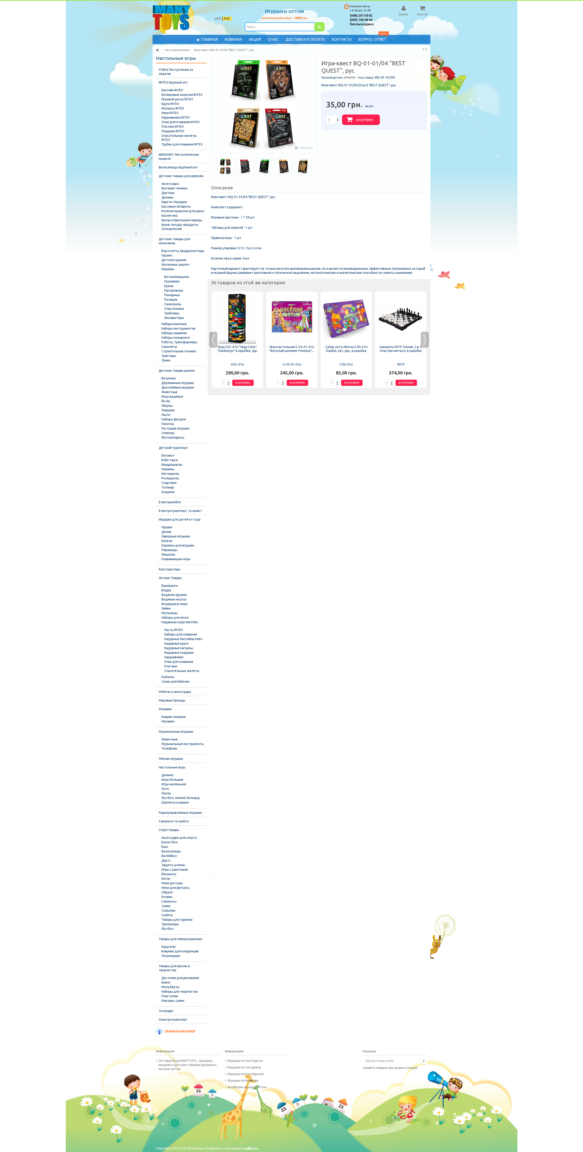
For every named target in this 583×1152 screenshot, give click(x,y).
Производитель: (332, 77)
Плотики (170, 666)
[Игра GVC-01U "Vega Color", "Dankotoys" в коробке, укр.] (237, 318)
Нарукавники (173, 657)
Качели (166, 541)
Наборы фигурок (173, 419)
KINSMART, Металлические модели (179, 156)
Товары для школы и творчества (174, 968)
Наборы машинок (174, 333)
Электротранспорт (173, 1019)
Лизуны (167, 405)
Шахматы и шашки (175, 802)
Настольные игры (172, 767)
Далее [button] (314, 105)
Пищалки (168, 554)
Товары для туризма (176, 919)
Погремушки (170, 956)
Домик (166, 532)
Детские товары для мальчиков (174, 241)
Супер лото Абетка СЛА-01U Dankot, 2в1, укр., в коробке (346, 349)
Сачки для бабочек (175, 681)
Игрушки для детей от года (179, 519)
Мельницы (169, 613)
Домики (167, 197)
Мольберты (170, 987)
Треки (165, 360)
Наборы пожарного (175, 337)
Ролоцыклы (170, 478)
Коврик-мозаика (173, 717)
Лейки (166, 608)
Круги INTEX (170, 104)
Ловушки (168, 410)
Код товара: (366, 77)
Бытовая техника (174, 188)
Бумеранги (169, 585)
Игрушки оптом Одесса (245, 1061)
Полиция (170, 299)
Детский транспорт (173, 448)
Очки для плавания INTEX (180, 122)
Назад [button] (214, 105)
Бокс (165, 847)
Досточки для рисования (180, 978)
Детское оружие (174, 260)
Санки (165, 906)
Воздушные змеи (174, 604)
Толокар (167, 487)
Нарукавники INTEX (175, 117)
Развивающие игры (175, 559)
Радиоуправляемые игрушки (180, 812)
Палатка (167, 424)
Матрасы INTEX (172, 108)
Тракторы (168, 356)
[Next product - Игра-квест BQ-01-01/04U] (426, 49)
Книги (165, 982)
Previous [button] (213, 340)
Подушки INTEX (172, 131)
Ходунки (167, 492)
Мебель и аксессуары (175, 692)
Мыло (165, 415)
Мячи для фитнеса (175, 888)
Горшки (166, 527)
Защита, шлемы (173, 865)
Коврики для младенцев (180, 951)
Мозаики (165, 709)
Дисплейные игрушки (177, 387)
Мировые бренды (172, 700)
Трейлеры (171, 313)
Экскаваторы (174, 318)
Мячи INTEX (170, 113)
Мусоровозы (173, 290)
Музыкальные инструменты (182, 744)
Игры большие (172, 779)
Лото (165, 789)
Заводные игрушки (175, 536)
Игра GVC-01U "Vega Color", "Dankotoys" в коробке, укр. (237, 349)
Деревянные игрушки (177, 383)
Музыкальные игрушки (176, 731)
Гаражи (166, 255)
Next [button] (425, 340)
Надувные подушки (179, 652)
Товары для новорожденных (180, 939)
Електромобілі (170, 502)
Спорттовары (169, 830)
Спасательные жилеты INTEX (179, 138)
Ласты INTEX (173, 630)
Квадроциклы (171, 464)
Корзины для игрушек (177, 545)
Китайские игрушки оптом (247, 1087)
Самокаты (168, 901)
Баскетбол (169, 842)
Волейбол (169, 856)
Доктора (167, 193)
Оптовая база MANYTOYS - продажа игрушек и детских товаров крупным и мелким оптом (187, 1065)
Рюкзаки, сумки (172, 1000)
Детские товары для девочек (181, 176)
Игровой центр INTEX (177, 99)
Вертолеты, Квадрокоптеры (182, 251)
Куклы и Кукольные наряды (181, 220)
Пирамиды (169, 550)
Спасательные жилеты (181, 671)
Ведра (166, 590)
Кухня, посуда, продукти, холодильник (179, 227)
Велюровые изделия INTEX (181, 95)
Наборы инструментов (178, 328)
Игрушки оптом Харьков (246, 1074)
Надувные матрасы (178, 648)
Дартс (166, 860)
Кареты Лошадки (174, 202)
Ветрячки (168, 378)
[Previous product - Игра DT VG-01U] (423, 49)
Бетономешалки (176, 277)
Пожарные (172, 295)
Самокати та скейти (174, 821)
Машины (167, 269)
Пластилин (169, 996)
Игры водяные (172, 396)
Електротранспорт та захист (180, 511)
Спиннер (167, 433)
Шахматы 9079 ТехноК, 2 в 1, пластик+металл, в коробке (401, 349)
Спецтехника (174, 308)
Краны (169, 286)
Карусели (168, 947)
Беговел (167, 455)
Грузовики (171, 281)
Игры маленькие (173, 784)
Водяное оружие (174, 595)
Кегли (165, 878)
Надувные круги (176, 643)
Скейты (167, 915)
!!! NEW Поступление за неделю (176, 72)
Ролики (166, 897)
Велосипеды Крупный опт (178, 167)
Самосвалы (172, 304)
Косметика (169, 215)
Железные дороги (175, 264)
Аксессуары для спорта (179, 837)
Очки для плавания (178, 662)
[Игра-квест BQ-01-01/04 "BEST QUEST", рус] (225, 166)
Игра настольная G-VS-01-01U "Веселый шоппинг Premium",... (292, 349)
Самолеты (169, 346)
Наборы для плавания (180, 634)
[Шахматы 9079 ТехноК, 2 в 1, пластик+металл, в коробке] (400, 318)
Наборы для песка (175, 617)
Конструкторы (169, 569)
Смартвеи (168, 483)
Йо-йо (165, 401)
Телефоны (169, 748)
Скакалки (168, 910)
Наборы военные (174, 324)
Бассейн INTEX (172, 90)
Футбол (167, 929)
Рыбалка (167, 677)
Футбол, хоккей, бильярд (180, 798)
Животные (169, 392)
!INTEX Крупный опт (173, 82)
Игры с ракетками (174, 869)
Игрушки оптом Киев (243, 1080)
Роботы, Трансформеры (179, 342)
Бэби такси (169, 460)
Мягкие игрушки (171, 758)
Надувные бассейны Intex (183, 639)
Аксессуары (170, 184)
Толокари (166, 1011)
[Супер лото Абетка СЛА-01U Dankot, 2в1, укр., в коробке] (346, 318)
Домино (167, 775)
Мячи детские (172, 883)
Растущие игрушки (175, 428)
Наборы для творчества (179, 991)
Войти (403, 14)
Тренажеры (170, 924)
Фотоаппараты (172, 437)
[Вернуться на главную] (157, 50)
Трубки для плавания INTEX (182, 144)
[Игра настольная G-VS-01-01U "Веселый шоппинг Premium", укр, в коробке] (292, 318)
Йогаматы (168, 874)
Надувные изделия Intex (179, 622)
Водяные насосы (174, 599)
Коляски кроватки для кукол (182, 211)
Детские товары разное (177, 370)
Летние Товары (170, 578)
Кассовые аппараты (176, 206)
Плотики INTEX (172, 126)
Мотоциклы (170, 474)
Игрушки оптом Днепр (244, 1067)
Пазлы (166, 793)
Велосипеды (171, 851)
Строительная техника (178, 351)
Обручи (167, 892)
